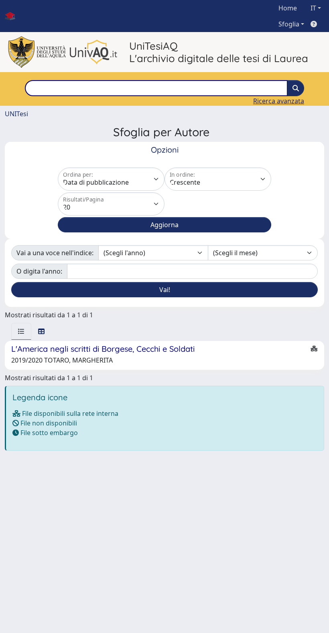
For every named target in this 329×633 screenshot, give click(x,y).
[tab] (21, 331)
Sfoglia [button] (288, 24)
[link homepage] (13, 16)
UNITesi (16, 113)
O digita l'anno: (39, 271)
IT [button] (313, 8)
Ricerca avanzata (278, 101)
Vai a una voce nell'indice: (54, 252)
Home (287, 8)
